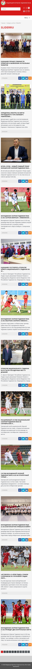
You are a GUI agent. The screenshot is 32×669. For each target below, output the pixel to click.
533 (21, 652)
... (15, 652)
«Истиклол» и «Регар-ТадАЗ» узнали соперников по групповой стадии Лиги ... (14, 576)
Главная (3, 23)
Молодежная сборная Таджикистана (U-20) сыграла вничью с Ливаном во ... (16, 217)
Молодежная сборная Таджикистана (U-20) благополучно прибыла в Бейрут (16, 526)
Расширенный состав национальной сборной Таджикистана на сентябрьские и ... (15, 421)
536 (29, 652)
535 (26, 652)
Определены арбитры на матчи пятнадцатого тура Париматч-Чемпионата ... (12, 114)
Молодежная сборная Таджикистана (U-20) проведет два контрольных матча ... (16, 629)
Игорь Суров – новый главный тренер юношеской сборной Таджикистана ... (15, 167)
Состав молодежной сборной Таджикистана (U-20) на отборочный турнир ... (15, 475)
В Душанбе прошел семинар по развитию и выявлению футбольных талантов (15, 63)
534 (23, 652)
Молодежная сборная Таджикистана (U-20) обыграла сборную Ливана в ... (15, 320)
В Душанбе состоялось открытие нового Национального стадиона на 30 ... (15, 269)
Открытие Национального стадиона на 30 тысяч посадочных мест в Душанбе (15, 370)
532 (18, 652)
